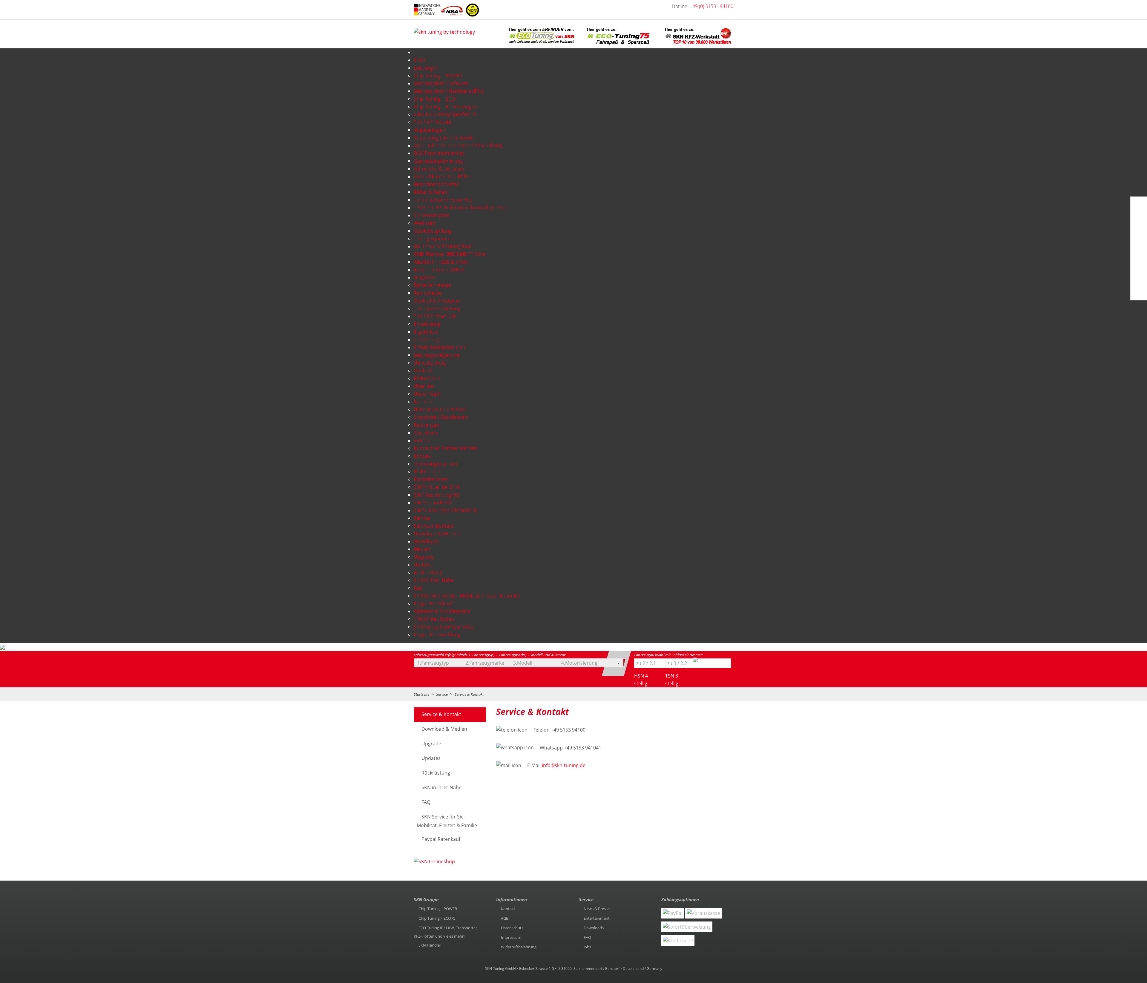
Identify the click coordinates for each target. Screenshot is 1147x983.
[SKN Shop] (1137, 291)
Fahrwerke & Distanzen (440, 168)
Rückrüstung (428, 572)
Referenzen (426, 425)
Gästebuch (426, 432)
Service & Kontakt (433, 526)
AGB (504, 918)
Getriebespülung (433, 231)
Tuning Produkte (432, 122)
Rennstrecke (428, 293)
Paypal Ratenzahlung (437, 634)
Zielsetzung (426, 339)
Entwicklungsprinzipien (439, 347)
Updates (423, 564)
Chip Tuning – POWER (437, 908)
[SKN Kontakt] (1137, 263)
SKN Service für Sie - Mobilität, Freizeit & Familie (467, 595)
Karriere (423, 401)
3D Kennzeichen (432, 215)
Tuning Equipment (434, 238)
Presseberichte (431, 479)
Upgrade (423, 557)
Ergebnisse (426, 331)
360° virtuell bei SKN (436, 487)
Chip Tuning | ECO (434, 99)
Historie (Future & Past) (440, 409)
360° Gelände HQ (433, 502)
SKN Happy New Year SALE (443, 626)
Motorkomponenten (437, 184)
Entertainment (597, 918)
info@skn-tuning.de (563, 765)
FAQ (418, 588)
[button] (446, 662)
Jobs (587, 947)
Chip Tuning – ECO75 (436, 918)
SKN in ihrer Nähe (434, 580)
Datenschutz (512, 927)
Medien (422, 549)
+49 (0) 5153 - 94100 (711, 6)
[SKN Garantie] (1138, 277)
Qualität (423, 370)
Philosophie (427, 378)
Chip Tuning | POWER (438, 75)
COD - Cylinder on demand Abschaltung (458, 145)
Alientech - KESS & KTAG (440, 262)
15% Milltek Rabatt (434, 619)
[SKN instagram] (1137, 248)
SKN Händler (429, 945)
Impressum (511, 937)
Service (442, 694)
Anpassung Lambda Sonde (444, 137)
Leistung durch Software (441, 83)
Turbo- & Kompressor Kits (443, 199)
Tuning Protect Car (435, 316)
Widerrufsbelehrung (518, 947)
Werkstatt (425, 223)
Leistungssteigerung (436, 355)
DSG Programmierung (439, 153)
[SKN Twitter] (1137, 234)
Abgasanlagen (429, 130)
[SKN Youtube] (1137, 220)
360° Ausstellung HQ (437, 495)
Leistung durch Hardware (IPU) (448, 91)
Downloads (426, 541)
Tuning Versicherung (437, 308)
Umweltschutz (430, 363)
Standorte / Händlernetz (441, 417)
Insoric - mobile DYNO (438, 269)
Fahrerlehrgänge (432, 285)
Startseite (421, 694)
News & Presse (597, 908)
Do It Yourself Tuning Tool (442, 246)
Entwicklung (427, 324)
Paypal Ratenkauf (433, 603)
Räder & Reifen (430, 192)
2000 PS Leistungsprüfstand (445, 114)
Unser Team (427, 394)
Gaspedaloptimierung (438, 161)
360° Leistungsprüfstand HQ (445, 510)
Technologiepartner (436, 463)
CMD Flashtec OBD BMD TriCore (449, 254)
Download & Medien (444, 729)
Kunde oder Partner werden (445, 448)
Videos (421, 440)
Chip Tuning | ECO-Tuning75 (445, 106)
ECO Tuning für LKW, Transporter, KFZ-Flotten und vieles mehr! (446, 932)
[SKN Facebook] (1137, 205)
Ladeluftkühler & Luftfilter (442, 176)
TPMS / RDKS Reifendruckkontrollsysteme (460, 207)
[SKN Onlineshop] (434, 862)
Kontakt (422, 456)
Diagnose (424, 277)
